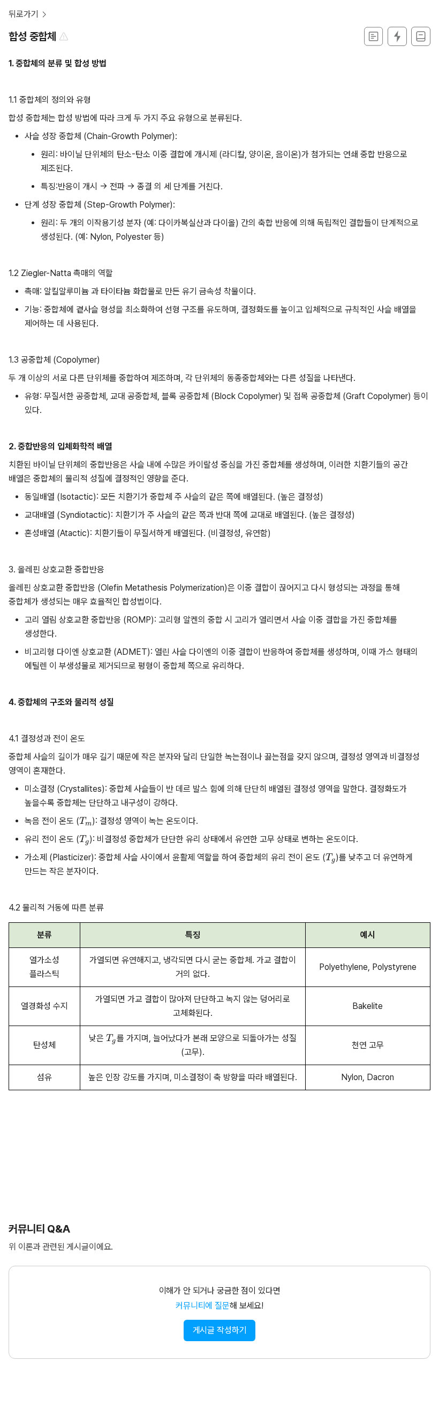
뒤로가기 (23, 14)
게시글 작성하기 (220, 1330)
